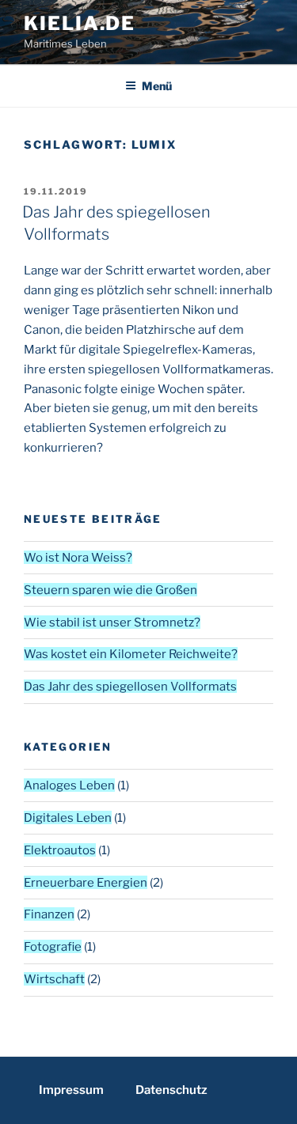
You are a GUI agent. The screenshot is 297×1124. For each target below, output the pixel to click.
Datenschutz (171, 1090)
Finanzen (49, 914)
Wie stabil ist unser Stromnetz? (112, 622)
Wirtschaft (54, 979)
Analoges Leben (69, 785)
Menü (157, 86)
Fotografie (53, 947)
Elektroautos (60, 850)
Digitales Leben (68, 818)
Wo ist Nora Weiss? (78, 558)
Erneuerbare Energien (85, 883)
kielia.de (79, 23)
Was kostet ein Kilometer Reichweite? (131, 654)
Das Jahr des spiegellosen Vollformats (130, 686)
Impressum (71, 1090)
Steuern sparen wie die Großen (110, 590)
